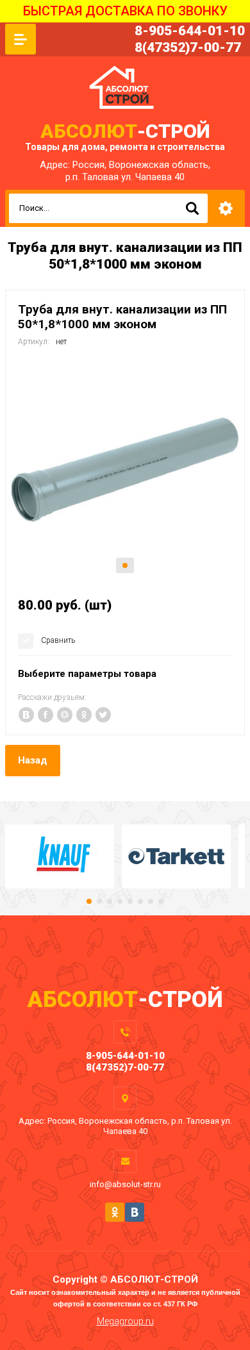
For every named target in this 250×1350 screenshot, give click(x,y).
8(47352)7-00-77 (188, 47)
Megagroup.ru (125, 1321)
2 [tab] (99, 901)
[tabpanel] (125, 469)
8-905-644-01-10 (190, 30)
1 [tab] (125, 565)
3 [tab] (109, 901)
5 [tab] (130, 901)
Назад (32, 760)
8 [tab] (160, 901)
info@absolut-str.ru (125, 1184)
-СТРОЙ (125, 131)
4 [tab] (119, 901)
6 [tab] (140, 901)
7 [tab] (150, 901)
